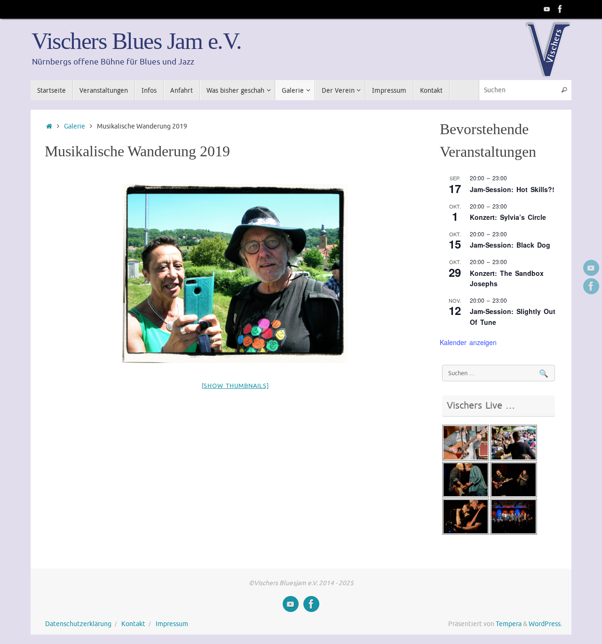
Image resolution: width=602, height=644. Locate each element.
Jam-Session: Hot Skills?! (512, 189)
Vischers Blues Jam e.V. (137, 41)
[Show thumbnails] (235, 386)
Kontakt (133, 624)
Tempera (509, 624)
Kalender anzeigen (468, 342)
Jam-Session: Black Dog (510, 245)
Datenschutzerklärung (78, 624)
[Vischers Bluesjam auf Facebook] (560, 9)
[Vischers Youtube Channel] (547, 9)
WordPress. (545, 624)
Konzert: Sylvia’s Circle (508, 217)
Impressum (172, 624)
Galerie (74, 126)
